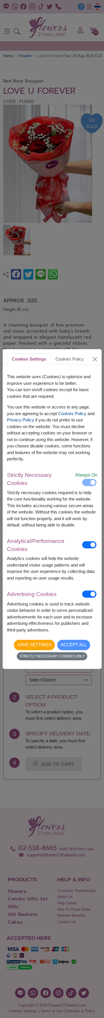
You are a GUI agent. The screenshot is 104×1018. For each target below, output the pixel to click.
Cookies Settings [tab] (29, 359)
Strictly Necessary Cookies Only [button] (52, 656)
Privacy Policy (20, 419)
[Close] (94, 359)
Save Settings (34, 644)
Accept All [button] (74, 644)
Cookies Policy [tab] (69, 359)
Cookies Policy (72, 413)
